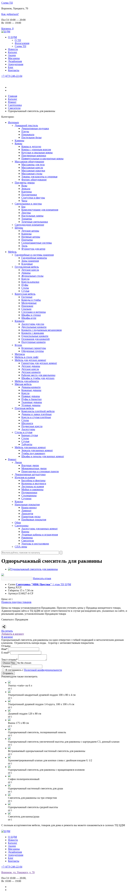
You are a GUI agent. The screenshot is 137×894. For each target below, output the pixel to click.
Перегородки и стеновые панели (40, 471)
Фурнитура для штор (33, 248)
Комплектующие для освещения (39, 209)
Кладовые (27, 263)
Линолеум (27, 513)
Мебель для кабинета (27, 381)
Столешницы (29, 495)
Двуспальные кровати (33, 327)
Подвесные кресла (31, 426)
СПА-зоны (21, 546)
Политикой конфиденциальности (43, 670)
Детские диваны (30, 366)
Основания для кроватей (35, 339)
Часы (24, 200)
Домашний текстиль (26, 125)
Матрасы (20, 354)
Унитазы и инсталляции (35, 543)
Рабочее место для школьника (38, 375)
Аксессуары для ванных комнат (39, 528)
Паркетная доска (30, 516)
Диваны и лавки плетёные (36, 414)
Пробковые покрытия (33, 519)
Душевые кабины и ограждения (39, 534)
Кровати (19, 321)
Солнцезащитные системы (36, 242)
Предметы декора (25, 182)
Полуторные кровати (33, 342)
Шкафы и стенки (31, 315)
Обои (18, 522)
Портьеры (27, 239)
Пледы (25, 131)
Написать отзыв (42, 578)
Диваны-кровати (31, 387)
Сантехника (21, 525)
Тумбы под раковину (33, 453)
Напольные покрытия (27, 504)
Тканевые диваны (31, 402)
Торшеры (26, 218)
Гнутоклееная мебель (27, 266)
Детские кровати (31, 372)
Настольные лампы (32, 215)
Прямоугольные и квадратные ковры (42, 158)
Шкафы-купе (28, 318)
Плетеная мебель (24, 408)
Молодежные (29, 303)
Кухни (18, 345)
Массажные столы (31, 173)
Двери (18, 462)
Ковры (18, 143)
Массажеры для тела (33, 164)
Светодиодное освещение (29, 224)
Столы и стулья (23, 432)
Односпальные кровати (34, 336)
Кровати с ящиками (32, 333)
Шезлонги (27, 423)
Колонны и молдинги (33, 483)
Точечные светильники (34, 221)
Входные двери (30, 465)
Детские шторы (30, 230)
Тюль (24, 245)
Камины (19, 140)
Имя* (4, 649)
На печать (7, 630)
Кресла (25, 278)
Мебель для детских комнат (30, 360)
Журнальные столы (32, 275)
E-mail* (5, 652)
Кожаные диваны (31, 390)
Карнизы (26, 233)
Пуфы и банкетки (31, 399)
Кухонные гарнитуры (33, 348)
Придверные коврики (33, 155)
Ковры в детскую (31, 146)
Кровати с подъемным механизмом (41, 330)
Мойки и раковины (32, 489)
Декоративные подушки (35, 128)
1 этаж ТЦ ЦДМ (43, 584)
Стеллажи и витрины (33, 312)
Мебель (12, 251)
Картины (26, 191)
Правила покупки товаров (16, 602)
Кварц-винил (29, 507)
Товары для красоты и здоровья (39, 176)
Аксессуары (28, 429)
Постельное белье (31, 137)
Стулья (25, 290)
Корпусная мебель (25, 293)
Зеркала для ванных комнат (37, 450)
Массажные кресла (32, 167)
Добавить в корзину (12, 633)
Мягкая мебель (23, 384)
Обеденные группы (32, 351)
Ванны (25, 531)
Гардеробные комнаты (34, 257)
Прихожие (27, 306)
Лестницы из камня (32, 486)
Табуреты (26, 444)
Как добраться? (10, 14)
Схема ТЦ (7, 2)
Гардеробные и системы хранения (34, 254)
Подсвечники (29, 194)
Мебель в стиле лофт (26, 357)
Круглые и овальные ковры (37, 152)
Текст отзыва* (9, 659)
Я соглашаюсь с (33, 670)
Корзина (7, 28)
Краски (19, 501)
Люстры (26, 212)
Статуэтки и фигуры (33, 197)
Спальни (26, 309)
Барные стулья (29, 435)
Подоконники (29, 492)
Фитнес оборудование (34, 179)
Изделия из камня (25, 477)
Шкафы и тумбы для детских (37, 378)
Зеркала (25, 188)
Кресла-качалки (30, 281)
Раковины (27, 537)
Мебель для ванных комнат (30, 447)
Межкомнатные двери (34, 468)
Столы (25, 287)
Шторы (19, 227)
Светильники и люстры (28, 203)
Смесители (27, 540)
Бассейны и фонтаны (33, 480)
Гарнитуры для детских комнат (39, 363)
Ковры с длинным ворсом (36, 149)
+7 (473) (11, 76)
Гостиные (26, 296)
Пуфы (24, 284)
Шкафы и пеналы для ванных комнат (42, 456)
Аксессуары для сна (32, 324)
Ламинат (26, 510)
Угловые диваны (30, 405)
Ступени (26, 498)
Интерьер (13, 122)
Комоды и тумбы (31, 300)
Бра (23, 206)
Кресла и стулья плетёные (36, 417)
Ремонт (12, 459)
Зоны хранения (30, 260)
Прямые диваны (30, 396)
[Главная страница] (5, 31)
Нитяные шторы (30, 236)
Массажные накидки (33, 170)
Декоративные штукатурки (30, 474)
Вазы (24, 185)
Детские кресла (30, 269)
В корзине (7, 636)
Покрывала (27, 134)
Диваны (26, 272)
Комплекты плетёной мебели (38, 411)
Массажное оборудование (29, 161)
